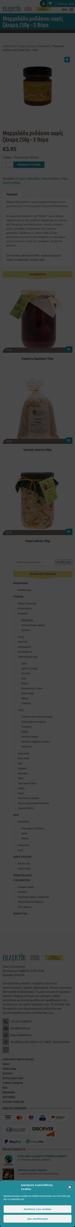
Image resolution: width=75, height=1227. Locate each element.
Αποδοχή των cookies (37, 1209)
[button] (70, 1187)
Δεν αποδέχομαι (37, 1218)
